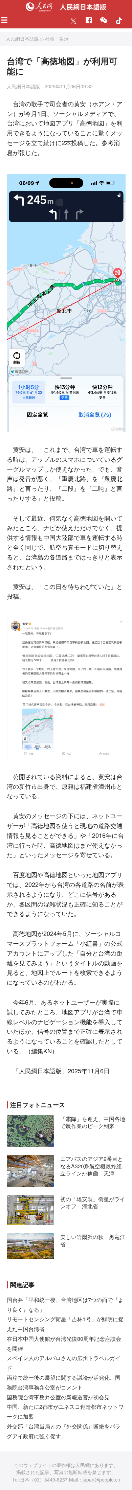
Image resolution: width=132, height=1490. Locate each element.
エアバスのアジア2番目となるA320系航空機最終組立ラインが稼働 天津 (91, 1166)
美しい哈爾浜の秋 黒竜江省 (92, 1240)
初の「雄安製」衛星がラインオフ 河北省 (92, 1202)
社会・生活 (57, 38)
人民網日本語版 (22, 38)
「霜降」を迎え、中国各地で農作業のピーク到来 (92, 1122)
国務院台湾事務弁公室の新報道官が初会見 (58, 1397)
